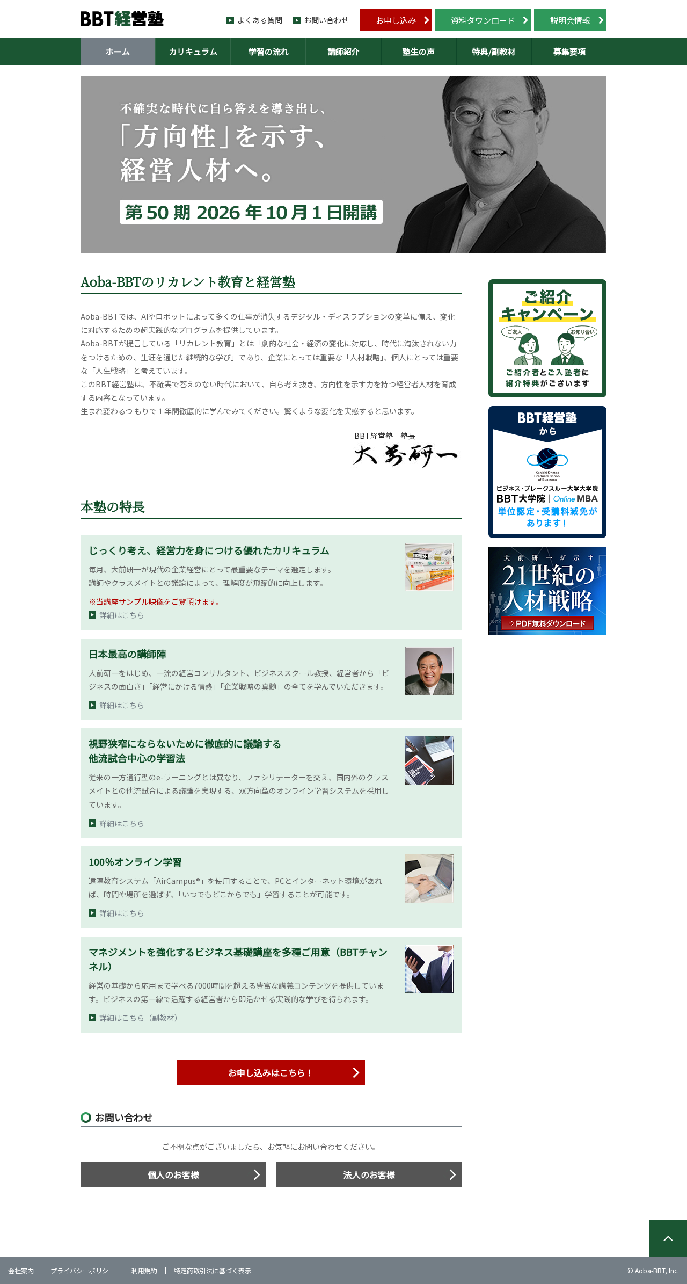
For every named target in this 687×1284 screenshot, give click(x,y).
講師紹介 (343, 51)
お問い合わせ (326, 19)
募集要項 (569, 51)
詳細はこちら (121, 615)
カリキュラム (193, 51)
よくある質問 (259, 19)
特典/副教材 (494, 51)
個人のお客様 (173, 1174)
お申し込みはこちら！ (271, 1072)
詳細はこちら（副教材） (140, 1017)
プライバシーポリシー (82, 1270)
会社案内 (21, 1270)
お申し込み (396, 20)
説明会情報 (570, 20)
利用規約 (144, 1270)
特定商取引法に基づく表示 (212, 1270)
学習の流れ (269, 51)
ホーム (118, 51)
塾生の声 (419, 51)
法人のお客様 (369, 1174)
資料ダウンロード (483, 20)
